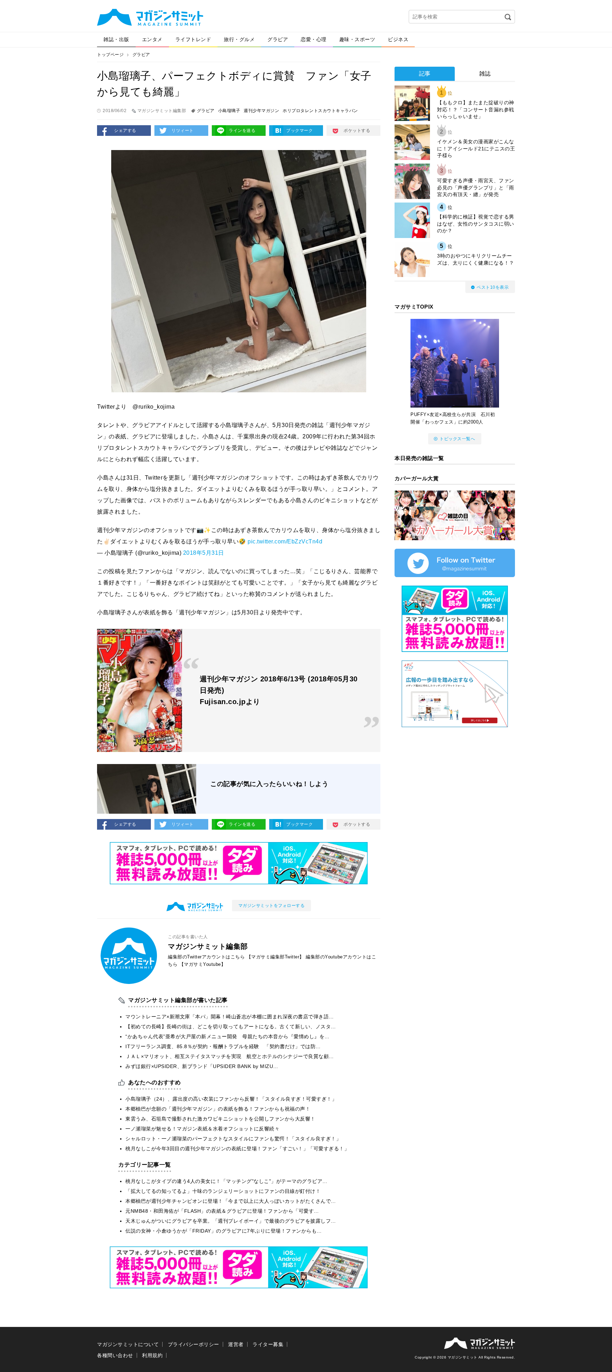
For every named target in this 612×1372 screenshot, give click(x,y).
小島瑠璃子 (229, 110)
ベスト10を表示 (493, 287)
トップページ (110, 54)
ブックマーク (299, 130)
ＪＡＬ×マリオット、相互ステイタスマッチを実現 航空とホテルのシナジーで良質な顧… (229, 1056)
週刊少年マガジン (261, 110)
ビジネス (398, 39)
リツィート (182, 130)
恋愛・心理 (314, 39)
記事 (425, 74)
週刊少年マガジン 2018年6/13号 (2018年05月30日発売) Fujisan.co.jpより (279, 690)
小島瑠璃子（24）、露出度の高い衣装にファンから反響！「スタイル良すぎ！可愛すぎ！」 (231, 1099)
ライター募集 (268, 1344)
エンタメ (152, 39)
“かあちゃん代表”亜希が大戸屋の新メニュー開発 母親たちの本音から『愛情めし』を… (227, 1036)
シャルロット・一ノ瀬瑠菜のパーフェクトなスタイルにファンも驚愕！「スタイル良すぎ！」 (233, 1138)
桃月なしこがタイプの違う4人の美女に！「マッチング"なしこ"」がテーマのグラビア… (226, 1181)
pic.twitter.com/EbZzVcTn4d (285, 541)
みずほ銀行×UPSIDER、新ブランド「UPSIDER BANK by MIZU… (201, 1066)
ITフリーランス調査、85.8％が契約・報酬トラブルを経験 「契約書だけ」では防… (223, 1046)
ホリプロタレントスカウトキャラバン (320, 110)
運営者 (236, 1344)
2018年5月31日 (203, 553)
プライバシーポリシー (193, 1344)
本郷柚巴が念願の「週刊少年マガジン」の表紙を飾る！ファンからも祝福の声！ (217, 1109)
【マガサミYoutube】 (202, 964)
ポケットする (357, 130)
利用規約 (152, 1355)
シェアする (125, 130)
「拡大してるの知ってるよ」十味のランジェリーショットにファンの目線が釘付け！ (223, 1191)
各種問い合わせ (115, 1355)
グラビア (277, 39)
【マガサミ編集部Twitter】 (275, 956)
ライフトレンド (193, 39)
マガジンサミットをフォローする (271, 905)
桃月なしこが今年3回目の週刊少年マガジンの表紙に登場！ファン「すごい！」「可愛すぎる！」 (237, 1148)
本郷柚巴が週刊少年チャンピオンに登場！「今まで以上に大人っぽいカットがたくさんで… (230, 1201)
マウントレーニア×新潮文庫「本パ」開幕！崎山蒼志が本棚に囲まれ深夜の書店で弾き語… (229, 1016)
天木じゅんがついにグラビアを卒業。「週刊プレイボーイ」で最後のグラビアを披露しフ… (230, 1221)
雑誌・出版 (116, 39)
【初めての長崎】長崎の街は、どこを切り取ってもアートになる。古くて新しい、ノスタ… (230, 1026)
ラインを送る (242, 130)
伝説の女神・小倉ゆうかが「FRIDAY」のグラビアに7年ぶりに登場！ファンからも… (223, 1231)
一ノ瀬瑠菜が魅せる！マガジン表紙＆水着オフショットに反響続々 (202, 1129)
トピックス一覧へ (457, 438)
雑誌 (485, 74)
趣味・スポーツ (357, 39)
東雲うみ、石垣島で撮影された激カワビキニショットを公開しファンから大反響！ (220, 1119)
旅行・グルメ (239, 39)
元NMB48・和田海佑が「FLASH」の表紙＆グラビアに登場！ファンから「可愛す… (222, 1211)
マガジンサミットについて (128, 1344)
